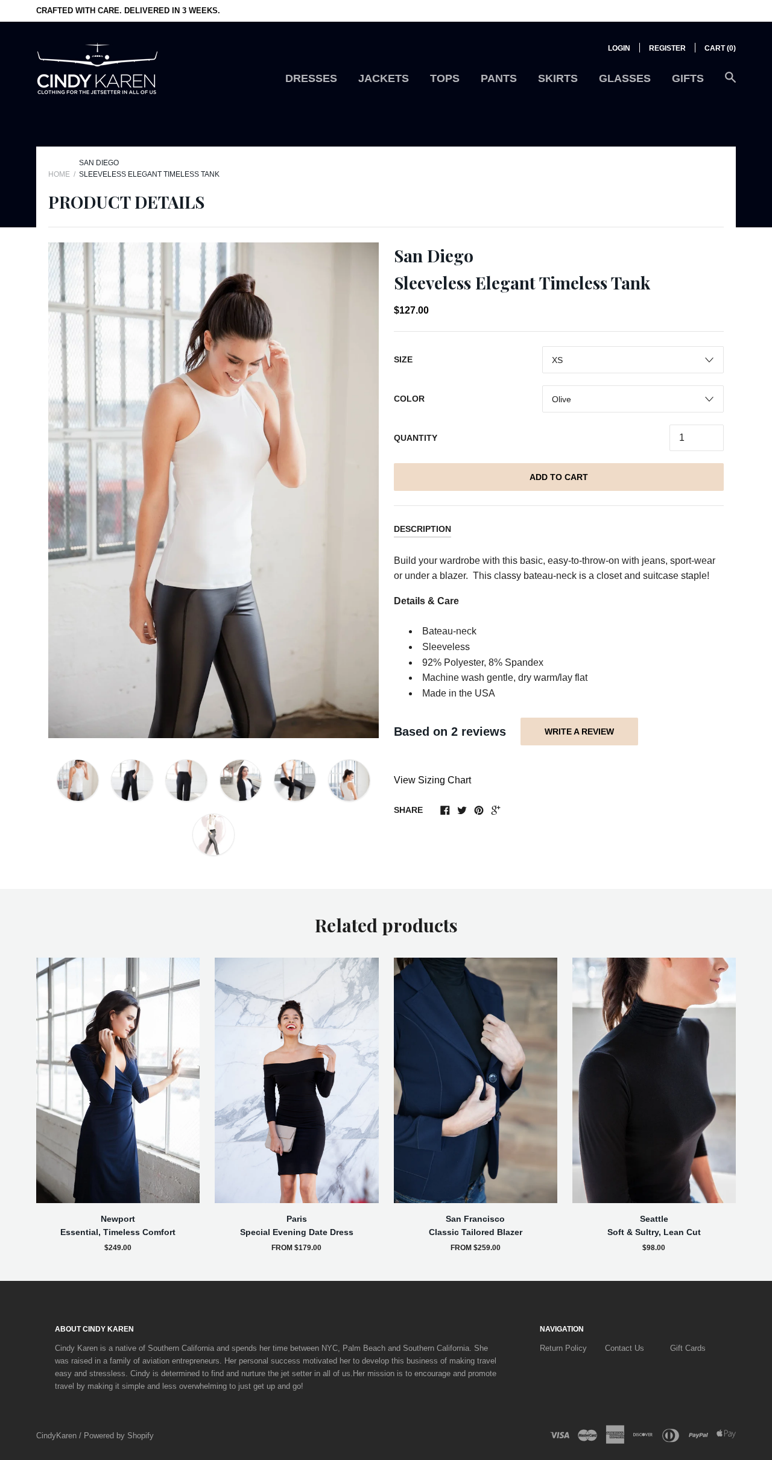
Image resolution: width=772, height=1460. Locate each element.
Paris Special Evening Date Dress (296, 1225)
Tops (445, 78)
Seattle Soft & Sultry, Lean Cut (654, 1225)
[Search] (730, 83)
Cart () (720, 48)
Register (667, 48)
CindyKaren (57, 1435)
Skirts (558, 78)
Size (403, 359)
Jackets (383, 78)
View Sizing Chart (432, 780)
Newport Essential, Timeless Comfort (118, 1225)
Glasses (625, 78)
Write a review (579, 731)
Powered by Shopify (119, 1435)
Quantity (415, 438)
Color (409, 398)
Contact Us (624, 1348)
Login (619, 48)
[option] (213, 490)
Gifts (688, 78)
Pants (499, 78)
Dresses (311, 78)
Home (59, 174)
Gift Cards (688, 1348)
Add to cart (559, 477)
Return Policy (563, 1348)
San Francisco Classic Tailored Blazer (475, 1225)
